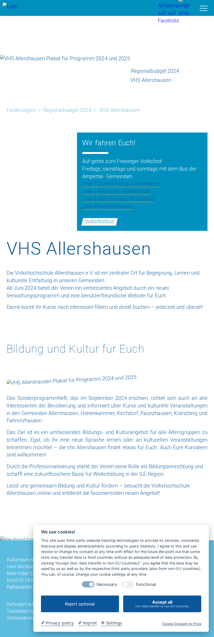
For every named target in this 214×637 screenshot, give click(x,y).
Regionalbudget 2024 (67, 110)
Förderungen (21, 110)
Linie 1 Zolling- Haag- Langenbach (121, 184)
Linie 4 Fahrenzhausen (107, 206)
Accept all (162, 603)
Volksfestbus (99, 222)
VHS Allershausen (119, 110)
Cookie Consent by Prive (181, 624)
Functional (146, 584)
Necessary (107, 584)
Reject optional (80, 603)
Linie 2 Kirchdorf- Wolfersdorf (115, 191)
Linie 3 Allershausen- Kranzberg (118, 199)
